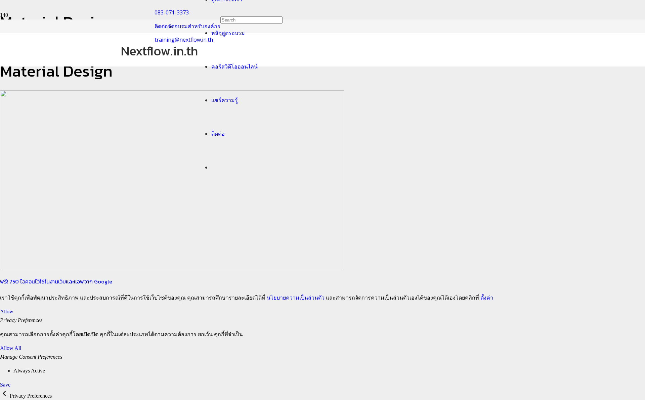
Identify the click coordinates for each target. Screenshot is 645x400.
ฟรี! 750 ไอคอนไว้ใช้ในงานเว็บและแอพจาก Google (56, 281)
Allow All (10, 348)
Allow (6, 311)
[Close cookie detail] (5, 396)
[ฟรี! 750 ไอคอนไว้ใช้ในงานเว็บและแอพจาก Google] (172, 268)
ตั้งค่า (486, 298)
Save (5, 385)
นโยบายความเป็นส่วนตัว (296, 298)
